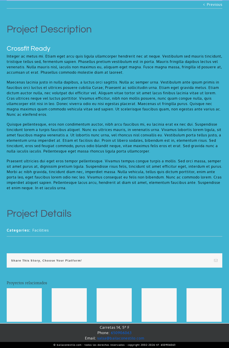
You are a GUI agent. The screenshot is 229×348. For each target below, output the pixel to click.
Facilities (40, 230)
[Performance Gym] (204, 305)
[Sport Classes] (69, 305)
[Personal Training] (24, 305)
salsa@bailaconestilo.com (120, 338)
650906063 (121, 333)
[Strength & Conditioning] (159, 305)
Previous (214, 4)
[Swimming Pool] (114, 305)
